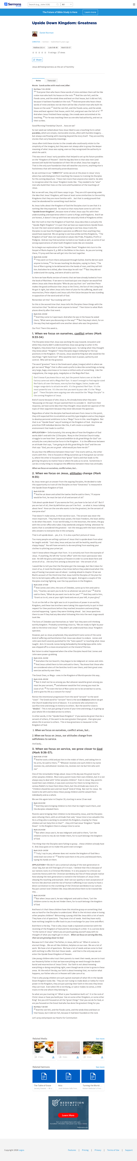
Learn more (90, 12)
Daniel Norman (47, 32)
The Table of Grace (42, 1085)
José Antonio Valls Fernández (70, 1088)
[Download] (53, 1057)
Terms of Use (113, 1150)
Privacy (98, 1150)
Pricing (85, 1150)
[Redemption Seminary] (68, 1113)
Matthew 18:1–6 (38, 47)
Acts (60, 1085)
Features (72, 1150)
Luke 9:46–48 (52, 47)
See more (100, 1038)
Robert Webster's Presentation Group (98, 1088)
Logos (21, 1150)
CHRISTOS (36, 42)
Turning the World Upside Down (97, 1085)
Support (129, 1150)
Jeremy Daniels (40, 1088)
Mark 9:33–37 (66, 47)
